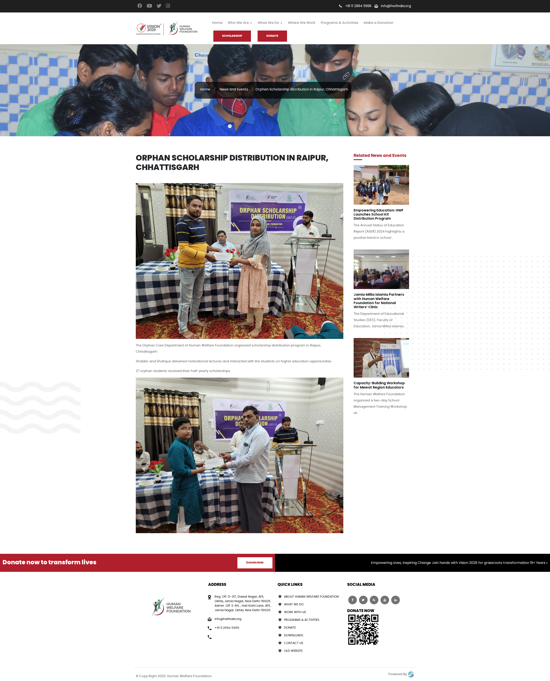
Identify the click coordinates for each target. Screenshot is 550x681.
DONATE (272, 36)
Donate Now (255, 562)
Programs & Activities (339, 22)
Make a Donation (378, 22)
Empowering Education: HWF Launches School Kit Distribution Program (378, 214)
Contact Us (293, 643)
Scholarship (232, 36)
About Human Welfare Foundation (311, 596)
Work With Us (295, 612)
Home (217, 22)
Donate (290, 627)
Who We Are (238, 22)
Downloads (293, 635)
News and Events (234, 89)
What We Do (268, 22)
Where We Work (301, 22)
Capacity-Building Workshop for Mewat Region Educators (379, 385)
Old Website (293, 650)
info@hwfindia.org (396, 5)
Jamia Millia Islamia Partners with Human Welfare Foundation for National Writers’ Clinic (379, 300)
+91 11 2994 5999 (358, 5)
